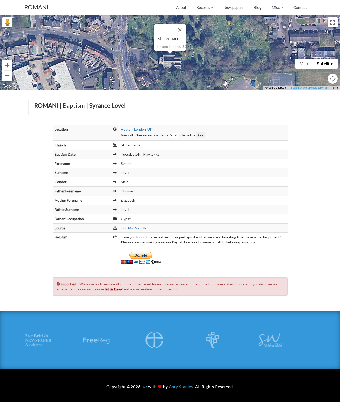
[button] (170, 57)
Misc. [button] (276, 7)
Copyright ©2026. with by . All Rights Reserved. (170, 386)
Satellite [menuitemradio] (325, 63)
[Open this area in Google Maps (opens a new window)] (9, 86)
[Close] (180, 30)
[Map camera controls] (333, 79)
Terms (335, 87)
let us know (114, 289)
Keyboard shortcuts (276, 87)
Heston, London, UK (136, 129)
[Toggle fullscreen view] (333, 22)
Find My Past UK (134, 228)
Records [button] (203, 7)
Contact (300, 7)
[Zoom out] (7, 76)
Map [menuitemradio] (304, 63)
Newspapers (233, 7)
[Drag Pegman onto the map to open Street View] (7, 22)
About (181, 7)
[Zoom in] (7, 65)
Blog (258, 7)
